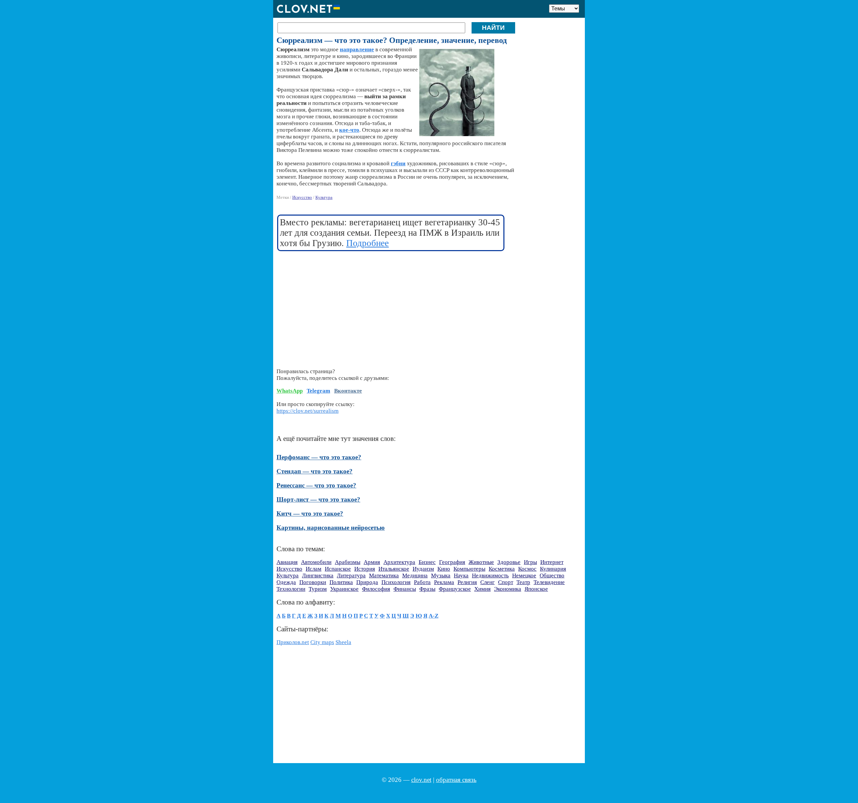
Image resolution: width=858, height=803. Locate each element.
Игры (530, 562)
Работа (422, 582)
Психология (396, 582)
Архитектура (399, 562)
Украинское (344, 589)
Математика (384, 575)
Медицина (415, 575)
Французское (455, 589)
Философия (376, 589)
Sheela (343, 642)
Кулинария (553, 569)
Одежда (286, 582)
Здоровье (508, 562)
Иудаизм (423, 569)
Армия (372, 562)
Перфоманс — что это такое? (319, 457)
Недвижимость (490, 575)
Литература (351, 575)
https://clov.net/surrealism (308, 411)
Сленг (487, 582)
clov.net (421, 779)
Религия (467, 582)
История (364, 569)
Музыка (440, 575)
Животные (481, 562)
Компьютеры (469, 569)
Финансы (404, 589)
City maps (322, 642)
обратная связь (456, 779)
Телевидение (549, 582)
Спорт (505, 582)
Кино (443, 569)
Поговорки (312, 582)
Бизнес (427, 562)
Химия (482, 589)
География (452, 562)
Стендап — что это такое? (315, 471)
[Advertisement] (391, 305)
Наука (461, 575)
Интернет (551, 562)
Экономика (507, 589)
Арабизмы (347, 562)
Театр (523, 582)
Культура (323, 197)
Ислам (313, 569)
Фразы (427, 589)
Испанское (338, 569)
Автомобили (316, 562)
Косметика (502, 569)
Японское (536, 589)
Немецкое (524, 575)
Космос (527, 569)
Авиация (287, 562)
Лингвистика (317, 575)
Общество (552, 575)
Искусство (302, 197)
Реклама (444, 582)
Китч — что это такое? (310, 513)
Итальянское (393, 569)
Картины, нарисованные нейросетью (331, 527)
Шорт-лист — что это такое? (318, 499)
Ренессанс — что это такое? (316, 485)
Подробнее (367, 243)
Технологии (291, 589)
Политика (341, 582)
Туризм (318, 589)
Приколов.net (293, 642)
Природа (367, 582)
